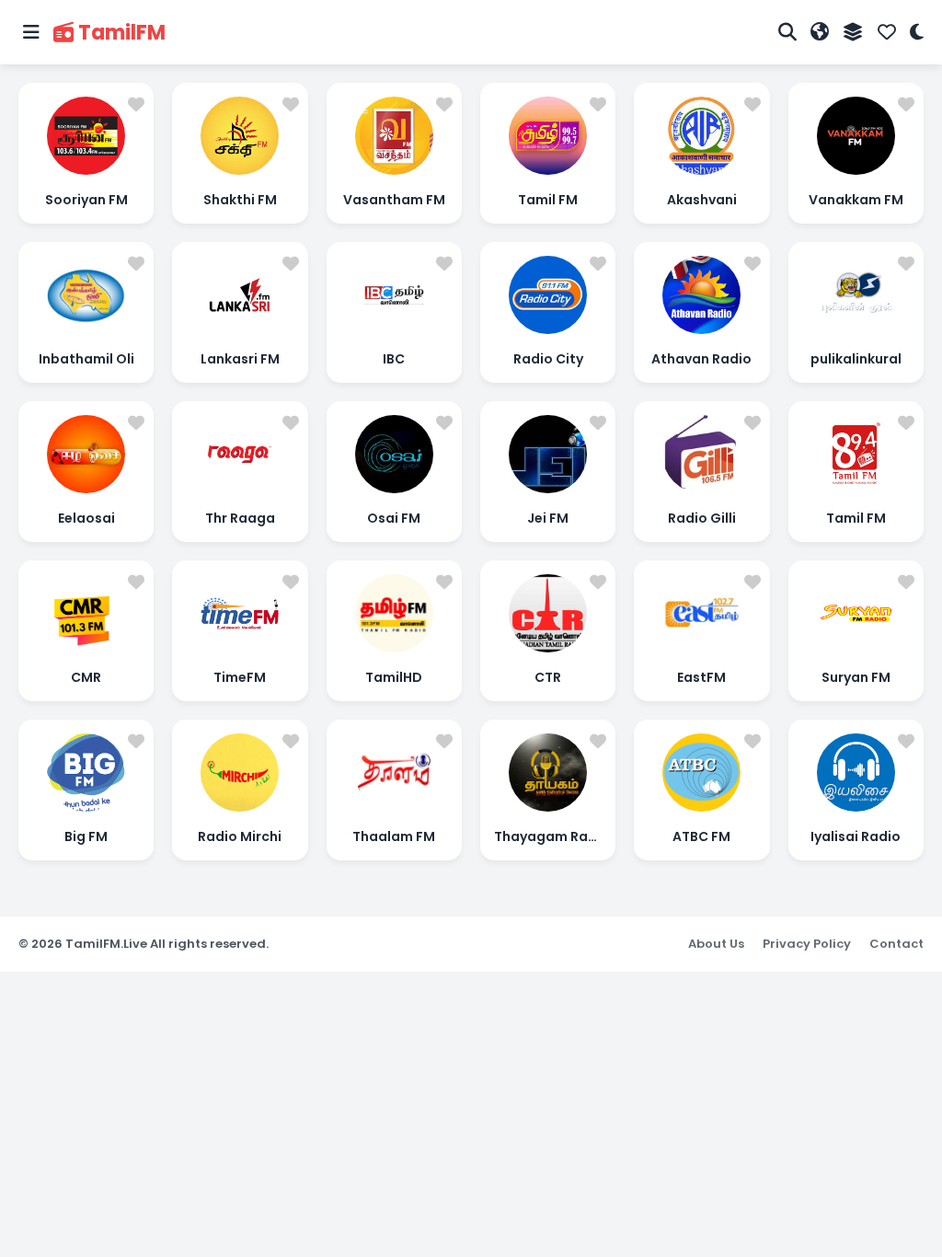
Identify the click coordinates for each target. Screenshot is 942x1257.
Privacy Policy (807, 943)
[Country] (819, 32)
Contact (896, 943)
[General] (853, 32)
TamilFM (122, 32)
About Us (716, 943)
